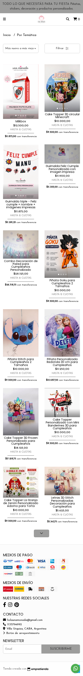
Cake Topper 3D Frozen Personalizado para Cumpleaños (21, 441)
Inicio (7, 35)
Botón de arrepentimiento (22, 633)
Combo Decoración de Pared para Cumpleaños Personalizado (21, 265)
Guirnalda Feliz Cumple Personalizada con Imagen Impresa (62, 169)
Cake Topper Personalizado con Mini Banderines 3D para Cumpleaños (62, 424)
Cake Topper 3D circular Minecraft (62, 115)
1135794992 (14, 624)
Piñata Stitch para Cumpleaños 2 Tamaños (21, 362)
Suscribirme (61, 649)
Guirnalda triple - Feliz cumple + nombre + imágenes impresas (20, 204)
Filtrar (60, 48)
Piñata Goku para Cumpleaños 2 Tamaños (62, 283)
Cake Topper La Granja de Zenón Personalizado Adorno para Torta (20, 503)
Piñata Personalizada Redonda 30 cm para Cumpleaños (62, 362)
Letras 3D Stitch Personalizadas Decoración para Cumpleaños (62, 502)
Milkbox (21, 121)
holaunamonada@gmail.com (24, 620)
